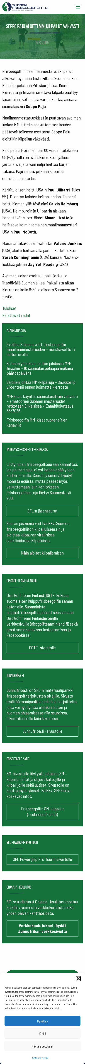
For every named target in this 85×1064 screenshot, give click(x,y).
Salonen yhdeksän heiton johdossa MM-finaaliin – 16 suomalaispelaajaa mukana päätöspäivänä (40, 368)
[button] (78, 978)
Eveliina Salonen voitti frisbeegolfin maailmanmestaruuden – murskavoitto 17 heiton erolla (41, 349)
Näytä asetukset (42, 1046)
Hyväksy (42, 1021)
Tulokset (9, 308)
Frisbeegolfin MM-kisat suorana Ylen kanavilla (37, 422)
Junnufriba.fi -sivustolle (42, 731)
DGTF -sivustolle (42, 647)
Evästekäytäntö (40, 1057)
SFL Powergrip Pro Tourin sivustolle (42, 859)
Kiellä (42, 1034)
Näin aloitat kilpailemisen (42, 552)
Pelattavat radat (16, 315)
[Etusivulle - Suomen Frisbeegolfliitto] (25, 6)
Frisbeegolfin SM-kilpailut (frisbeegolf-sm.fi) (42, 811)
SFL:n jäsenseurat (42, 510)
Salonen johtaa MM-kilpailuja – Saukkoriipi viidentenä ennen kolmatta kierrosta (41, 384)
